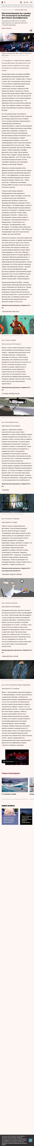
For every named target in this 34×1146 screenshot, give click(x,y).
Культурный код (21, 10)
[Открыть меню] (31, 2)
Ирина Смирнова (6, 28)
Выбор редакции (6, 6)
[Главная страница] (4, 2)
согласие (6, 1140)
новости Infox (8, 806)
